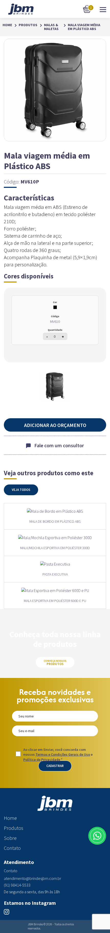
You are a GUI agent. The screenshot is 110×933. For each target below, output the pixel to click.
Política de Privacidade (41, 759)
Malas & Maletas (51, 27)
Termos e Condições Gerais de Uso (63, 754)
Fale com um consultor (59, 445)
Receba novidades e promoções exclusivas (55, 695)
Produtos (28, 25)
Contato (12, 848)
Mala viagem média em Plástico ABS (84, 27)
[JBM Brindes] (21, 9)
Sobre (10, 838)
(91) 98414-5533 (17, 885)
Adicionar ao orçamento (55, 425)
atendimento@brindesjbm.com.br (32, 878)
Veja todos (21, 490)
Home (7, 25)
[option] (55, 386)
